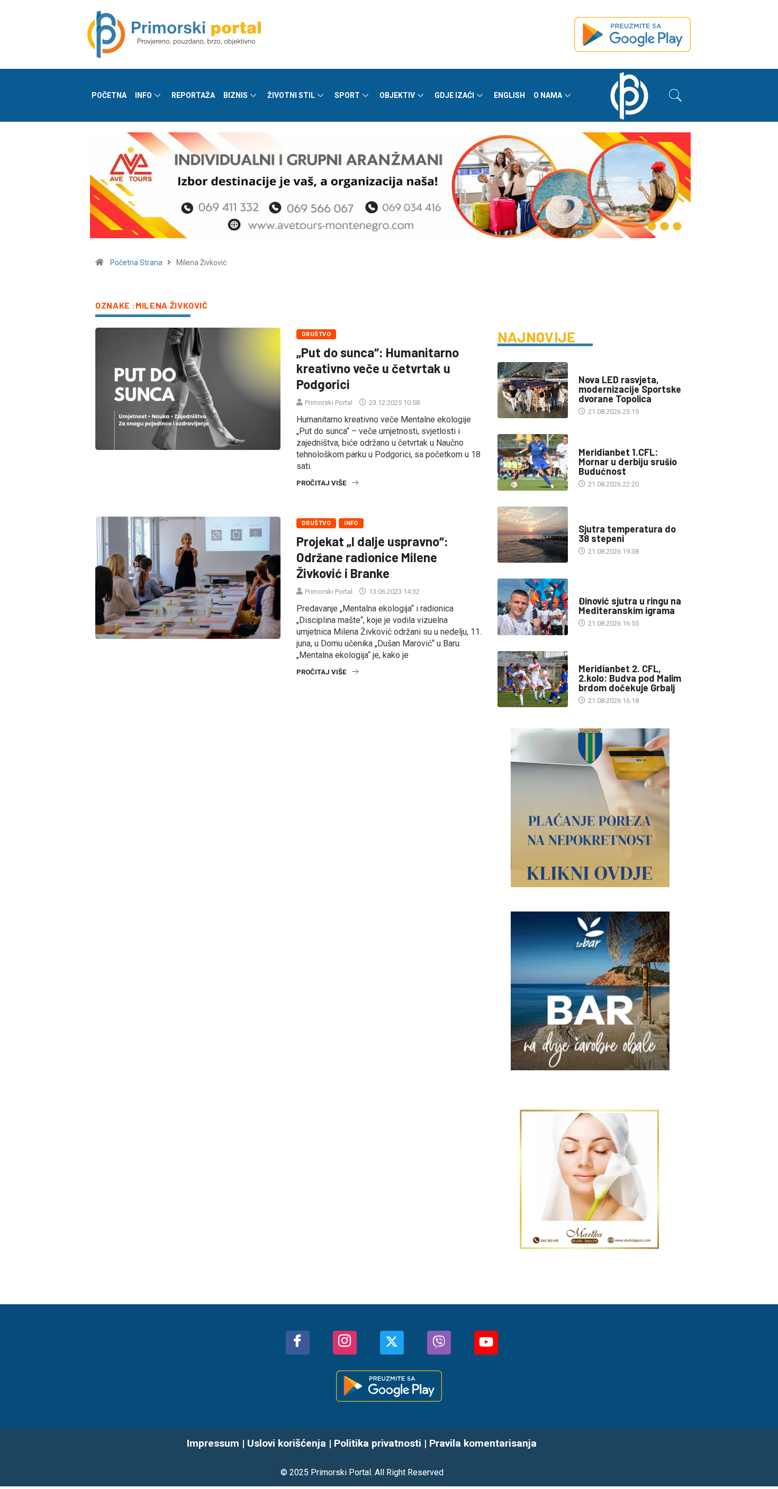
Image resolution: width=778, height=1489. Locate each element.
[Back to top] (754, 1457)
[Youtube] (486, 1343)
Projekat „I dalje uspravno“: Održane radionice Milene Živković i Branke (372, 557)
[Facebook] (298, 1343)
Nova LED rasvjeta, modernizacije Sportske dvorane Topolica (629, 389)
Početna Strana (136, 262)
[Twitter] (392, 1343)
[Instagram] (345, 1343)
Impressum (213, 1443)
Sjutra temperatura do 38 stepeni (627, 533)
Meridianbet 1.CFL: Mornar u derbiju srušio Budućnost (627, 461)
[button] (675, 95)
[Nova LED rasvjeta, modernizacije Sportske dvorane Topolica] (532, 390)
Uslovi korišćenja (286, 1443)
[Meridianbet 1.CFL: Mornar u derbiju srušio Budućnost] (532, 462)
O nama (547, 95)
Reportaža (193, 95)
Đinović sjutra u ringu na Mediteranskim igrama (629, 605)
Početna (109, 95)
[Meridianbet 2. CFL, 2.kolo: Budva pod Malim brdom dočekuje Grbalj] (532, 679)
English (509, 95)
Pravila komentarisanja (483, 1443)
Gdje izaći (454, 95)
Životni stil (291, 95)
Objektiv (397, 95)
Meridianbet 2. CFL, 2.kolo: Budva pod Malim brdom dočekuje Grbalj (629, 678)
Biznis (235, 95)
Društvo (316, 334)
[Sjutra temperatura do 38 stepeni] (532, 535)
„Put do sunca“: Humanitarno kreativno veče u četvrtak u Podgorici (377, 368)
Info (143, 95)
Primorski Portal (328, 403)
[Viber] (439, 1343)
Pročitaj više (321, 483)
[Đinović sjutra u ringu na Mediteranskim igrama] (532, 607)
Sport (347, 95)
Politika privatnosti (377, 1443)
